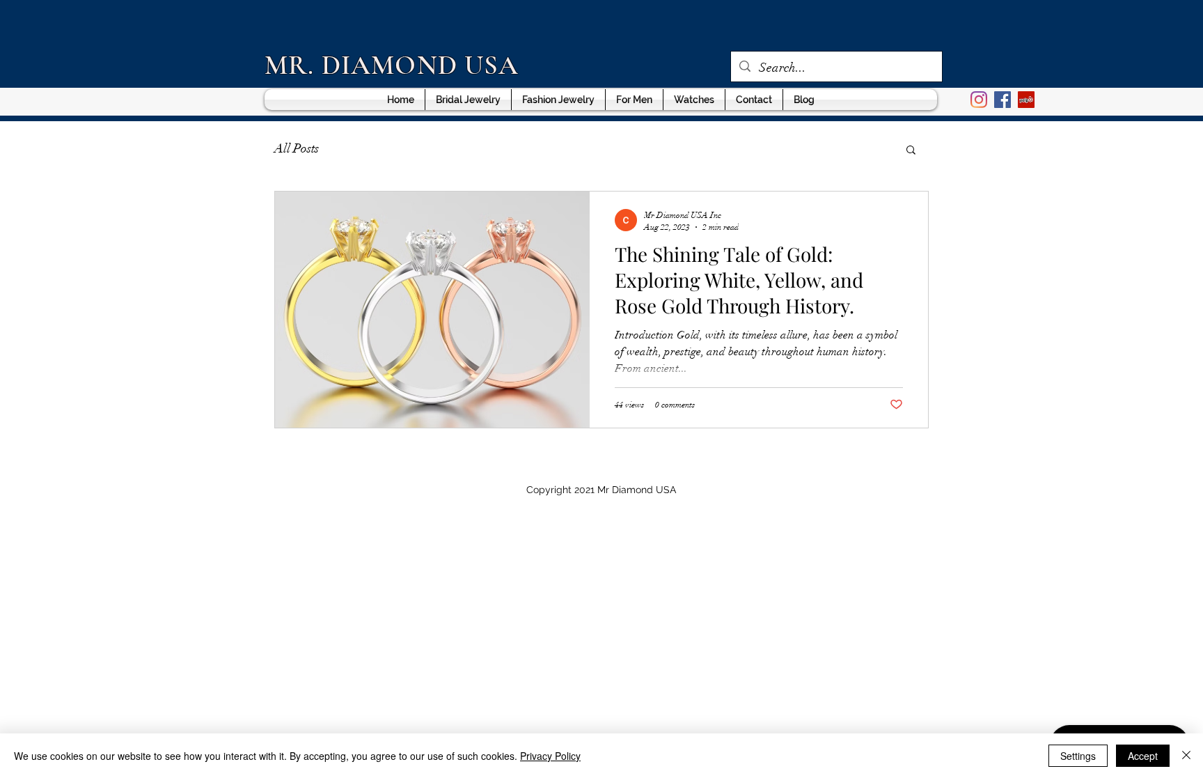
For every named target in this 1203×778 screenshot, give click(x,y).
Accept (1143, 756)
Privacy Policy (550, 756)
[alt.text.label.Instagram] (978, 99)
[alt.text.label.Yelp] (1026, 99)
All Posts (296, 148)
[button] (911, 150)
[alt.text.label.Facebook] (1002, 99)
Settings (1078, 756)
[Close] (1186, 756)
